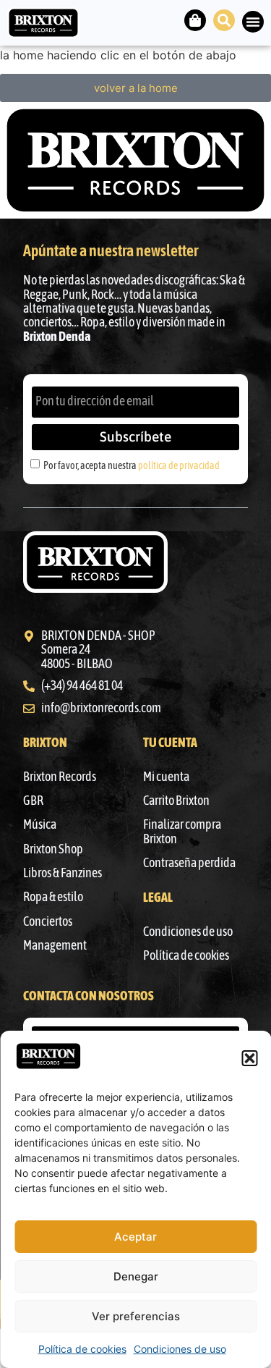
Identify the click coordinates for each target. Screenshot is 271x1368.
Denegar (135, 1276)
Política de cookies (82, 1349)
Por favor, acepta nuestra (131, 464)
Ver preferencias (136, 1316)
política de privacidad (179, 464)
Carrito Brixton (176, 800)
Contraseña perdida (189, 863)
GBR (33, 800)
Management (55, 945)
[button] (249, 1058)
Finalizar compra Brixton (182, 831)
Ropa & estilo (53, 897)
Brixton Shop (53, 849)
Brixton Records (59, 776)
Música (39, 824)
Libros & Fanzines (62, 873)
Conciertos (47, 921)
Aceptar (135, 1237)
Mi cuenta (166, 776)
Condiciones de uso (180, 1349)
